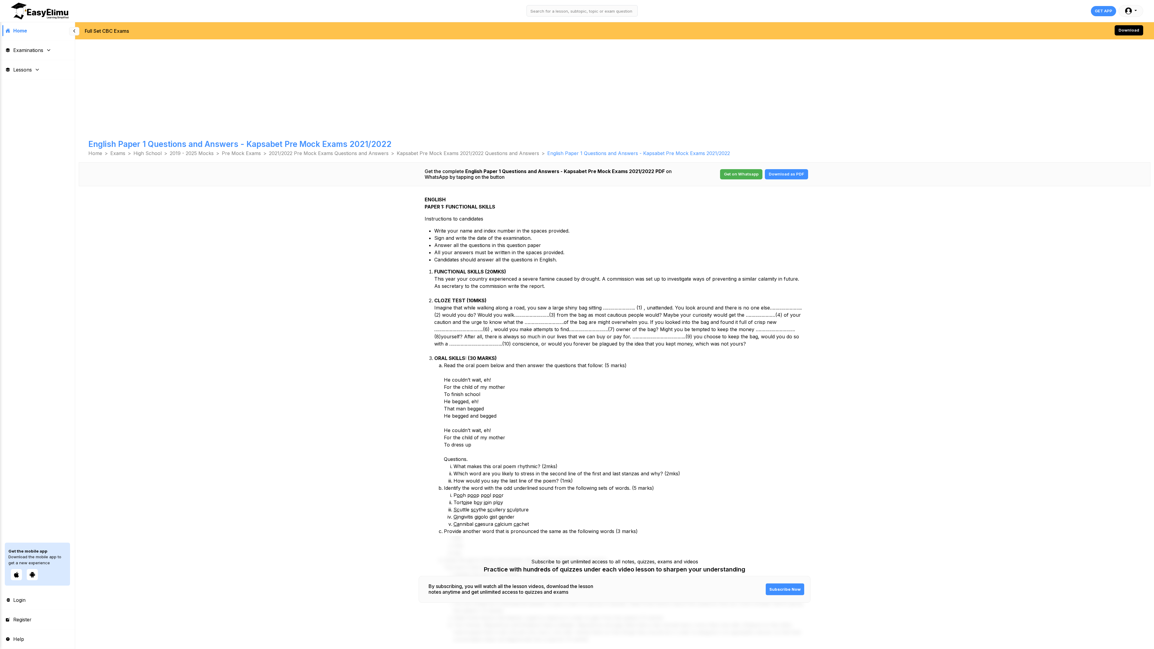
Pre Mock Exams (241, 153)
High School (147, 153)
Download (1129, 30)
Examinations (28, 50)
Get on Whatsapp (741, 174)
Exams (117, 153)
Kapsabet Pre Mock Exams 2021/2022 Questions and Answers (468, 153)
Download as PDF (786, 174)
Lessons (22, 70)
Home (20, 31)
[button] (1130, 11)
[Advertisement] (255, 82)
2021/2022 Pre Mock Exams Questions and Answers (329, 153)
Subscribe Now (785, 589)
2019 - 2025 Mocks (192, 153)
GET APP (1103, 10)
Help (18, 639)
